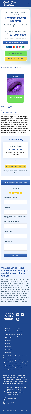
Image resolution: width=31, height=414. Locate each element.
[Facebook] (17, 314)
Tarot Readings (10, 334)
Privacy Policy (24, 410)
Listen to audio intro (12, 112)
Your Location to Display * (12, 221)
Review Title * (8, 231)
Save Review (15, 255)
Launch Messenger (17, 58)
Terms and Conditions (9, 410)
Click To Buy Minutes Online (15, 166)
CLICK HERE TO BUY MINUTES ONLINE (15, 42)
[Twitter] (22, 314)
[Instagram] (17, 319)
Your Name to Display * (11, 197)
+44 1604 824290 (11, 398)
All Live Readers (16, 53)
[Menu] (28, 4)
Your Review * (8, 241)
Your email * (15, 212)
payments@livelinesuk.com (14, 403)
